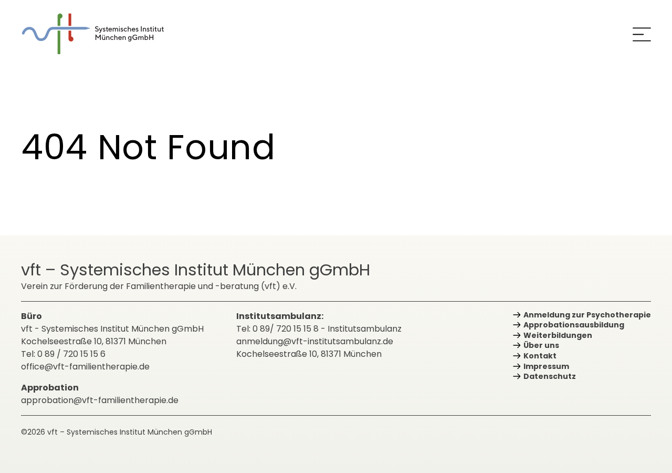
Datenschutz (549, 376)
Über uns (541, 345)
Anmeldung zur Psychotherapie (587, 315)
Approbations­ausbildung (573, 325)
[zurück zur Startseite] (100, 34)
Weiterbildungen (557, 335)
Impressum (546, 366)
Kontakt (539, 356)
